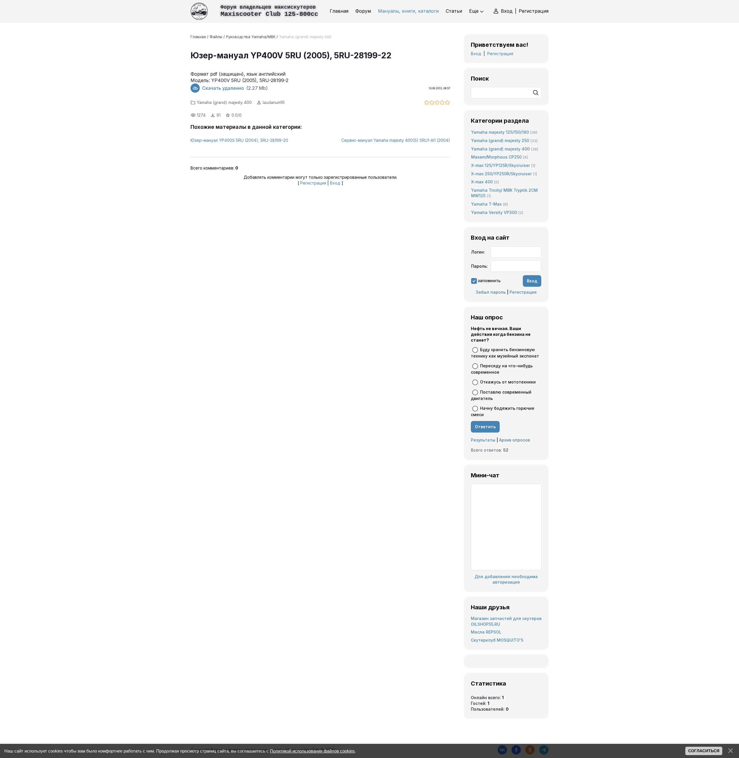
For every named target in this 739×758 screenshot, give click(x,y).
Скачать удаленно (223, 88)
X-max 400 (482, 181)
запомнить (489, 280)
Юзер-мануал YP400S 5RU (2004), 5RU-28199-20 (239, 140)
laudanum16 (274, 102)
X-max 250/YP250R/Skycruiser (501, 173)
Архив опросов (514, 439)
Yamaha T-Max (486, 204)
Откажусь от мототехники (508, 381)
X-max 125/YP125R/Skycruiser (500, 165)
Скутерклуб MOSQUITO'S (497, 640)
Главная (198, 36)
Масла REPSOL (486, 632)
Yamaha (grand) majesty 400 (305, 36)
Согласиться (703, 750)
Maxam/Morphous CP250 (496, 156)
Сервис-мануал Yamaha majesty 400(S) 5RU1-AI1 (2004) (395, 140)
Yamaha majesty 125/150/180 (500, 132)
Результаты (483, 439)
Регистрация (533, 11)
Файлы (216, 36)
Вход (507, 11)
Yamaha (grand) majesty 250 (500, 140)
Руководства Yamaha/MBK (250, 36)
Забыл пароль (491, 292)
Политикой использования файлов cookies (312, 750)
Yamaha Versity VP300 (494, 212)
